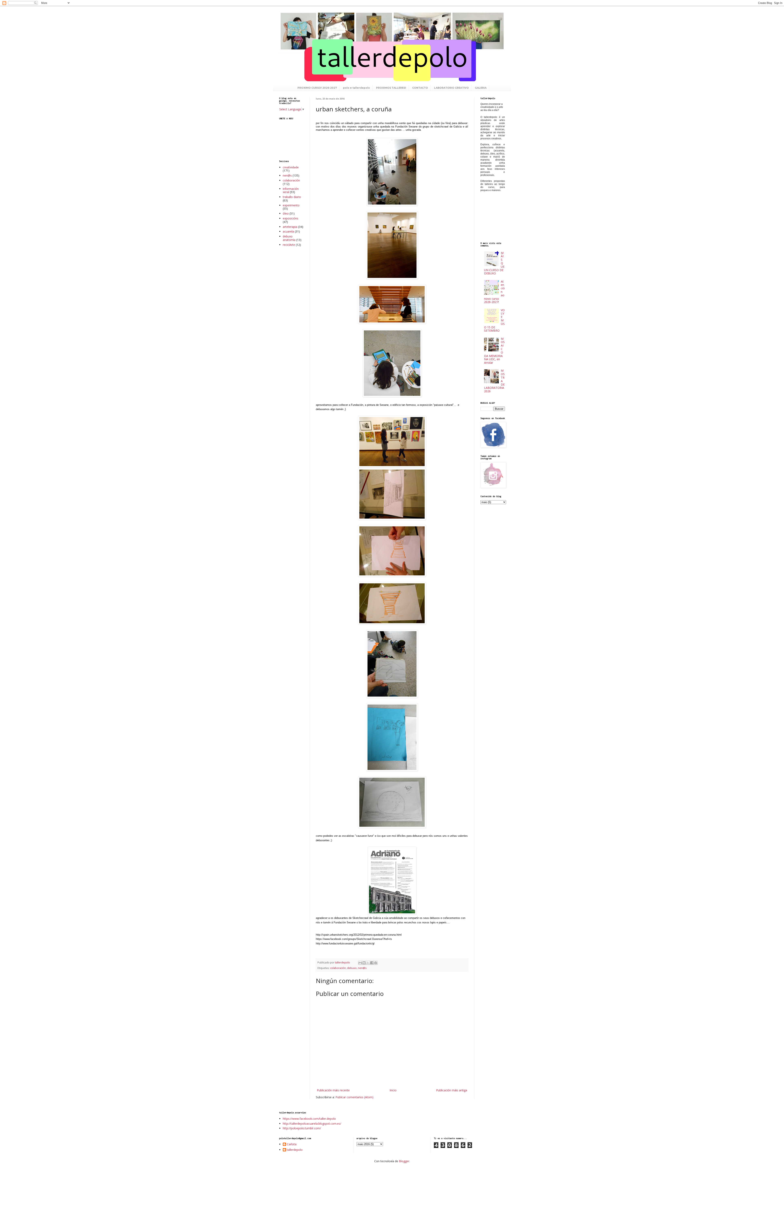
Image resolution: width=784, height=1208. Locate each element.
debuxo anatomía (289, 238)
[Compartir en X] (368, 963)
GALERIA (481, 87)
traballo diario (292, 197)
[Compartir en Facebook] (372, 963)
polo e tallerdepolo (356, 87)
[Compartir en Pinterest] (376, 963)
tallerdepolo (295, 1150)
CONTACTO (420, 87)
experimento (291, 205)
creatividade (291, 167)
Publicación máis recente (333, 1090)
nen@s (362, 968)
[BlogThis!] (364, 963)
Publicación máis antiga (451, 1090)
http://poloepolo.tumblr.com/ (302, 1128)
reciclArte (289, 245)
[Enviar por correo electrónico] (360, 963)
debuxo (352, 968)
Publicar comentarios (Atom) (354, 1097)
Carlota (291, 1144)
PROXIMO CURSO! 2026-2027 (317, 87)
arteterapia (290, 227)
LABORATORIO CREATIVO (451, 87)
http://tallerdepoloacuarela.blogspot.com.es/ (312, 1123)
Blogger (404, 1161)
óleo (286, 213)
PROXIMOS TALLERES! (391, 87)
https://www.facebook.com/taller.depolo (309, 1119)
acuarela (288, 231)
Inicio (393, 1090)
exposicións (290, 218)
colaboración (338, 968)
